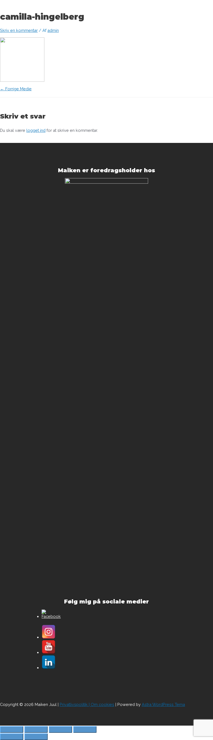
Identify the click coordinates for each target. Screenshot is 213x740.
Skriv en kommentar (19, 30)
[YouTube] (48, 652)
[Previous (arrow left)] (11, 736)
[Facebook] (51, 616)
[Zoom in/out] (85, 729)
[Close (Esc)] (11, 729)
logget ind (35, 130)
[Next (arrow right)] (36, 736)
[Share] (36, 729)
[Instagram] (48, 637)
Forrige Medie (16, 88)
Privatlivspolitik (74, 704)
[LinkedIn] (48, 667)
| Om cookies (101, 704)
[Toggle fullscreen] (60, 729)
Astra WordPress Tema (163, 704)
